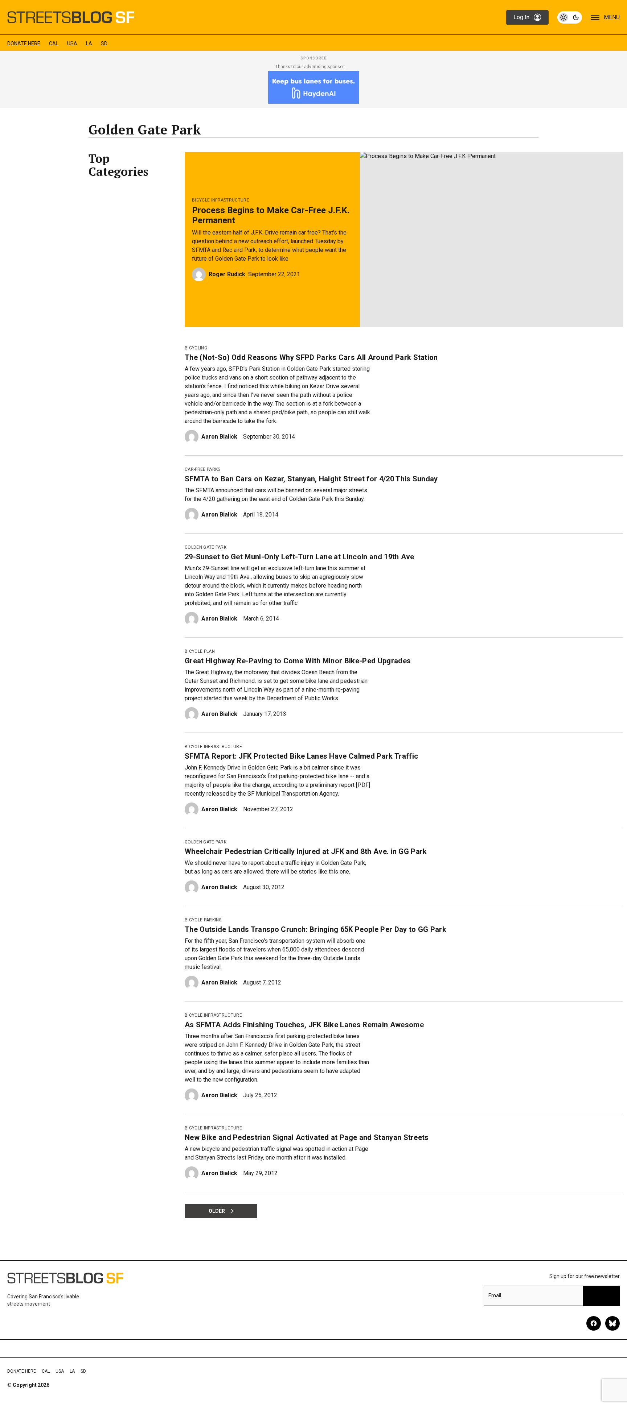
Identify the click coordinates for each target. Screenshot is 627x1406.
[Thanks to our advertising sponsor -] (313, 87)
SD (104, 43)
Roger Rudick (227, 274)
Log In (521, 17)
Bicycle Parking (203, 920)
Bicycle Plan (200, 651)
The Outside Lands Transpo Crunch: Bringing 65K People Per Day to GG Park (315, 929)
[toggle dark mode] (569, 17)
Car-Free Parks (202, 469)
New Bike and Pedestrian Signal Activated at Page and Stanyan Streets (307, 1137)
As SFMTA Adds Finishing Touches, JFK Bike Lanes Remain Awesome (304, 1024)
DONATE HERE (23, 43)
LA (89, 43)
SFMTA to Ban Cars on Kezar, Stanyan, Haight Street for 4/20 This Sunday (311, 478)
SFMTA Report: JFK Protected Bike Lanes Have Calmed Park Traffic (301, 756)
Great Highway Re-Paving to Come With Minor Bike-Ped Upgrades (298, 660)
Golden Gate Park (205, 547)
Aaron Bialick (219, 436)
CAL (53, 43)
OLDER (217, 1211)
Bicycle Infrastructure (220, 200)
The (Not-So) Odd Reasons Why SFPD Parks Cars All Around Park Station (311, 357)
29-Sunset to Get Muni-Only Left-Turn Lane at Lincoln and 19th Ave (299, 556)
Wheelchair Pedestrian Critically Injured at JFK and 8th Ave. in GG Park (306, 851)
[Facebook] (593, 1323)
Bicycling (196, 348)
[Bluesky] (612, 1323)
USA (72, 43)
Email (494, 1295)
